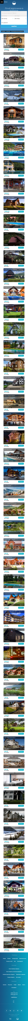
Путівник (9, 958)
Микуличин (10, 984)
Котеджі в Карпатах (11, 977)
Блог (15, 961)
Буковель (4, 984)
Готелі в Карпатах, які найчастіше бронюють (14, 971)
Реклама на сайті (9, 961)
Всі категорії (18, 977)
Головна (4, 958)
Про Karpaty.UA (20, 961)
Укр (13, 1000)
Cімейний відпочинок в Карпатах (9, 974)
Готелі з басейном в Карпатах (14, 968)
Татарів (15, 984)
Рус (13, 1001)
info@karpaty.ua (14, 997)
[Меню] (2, 2)
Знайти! (14, 26)
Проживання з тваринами (20, 974)
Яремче (23, 984)
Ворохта (19, 984)
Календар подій (15, 958)
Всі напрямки (14, 987)
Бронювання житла (22, 958)
